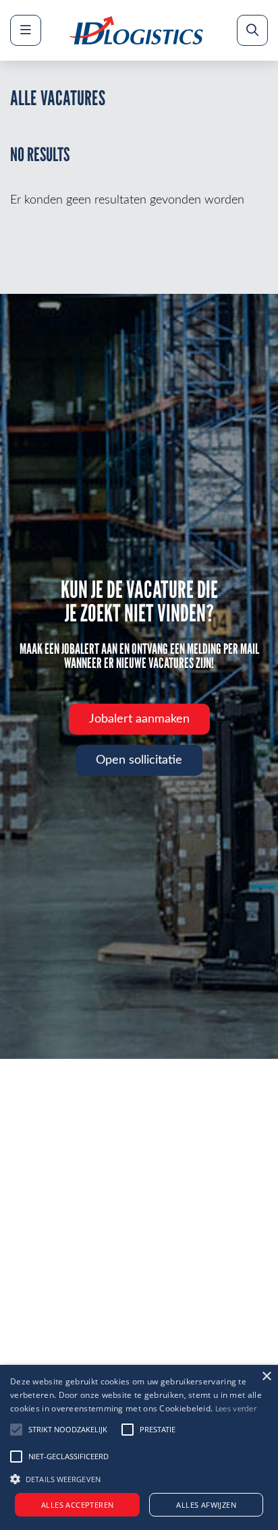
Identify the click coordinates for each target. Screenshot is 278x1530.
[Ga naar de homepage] (136, 30)
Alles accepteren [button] (77, 1505)
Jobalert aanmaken (139, 719)
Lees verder (235, 1409)
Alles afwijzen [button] (206, 1505)
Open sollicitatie (139, 760)
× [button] (266, 1377)
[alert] (139, 1447)
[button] (139, 1477)
